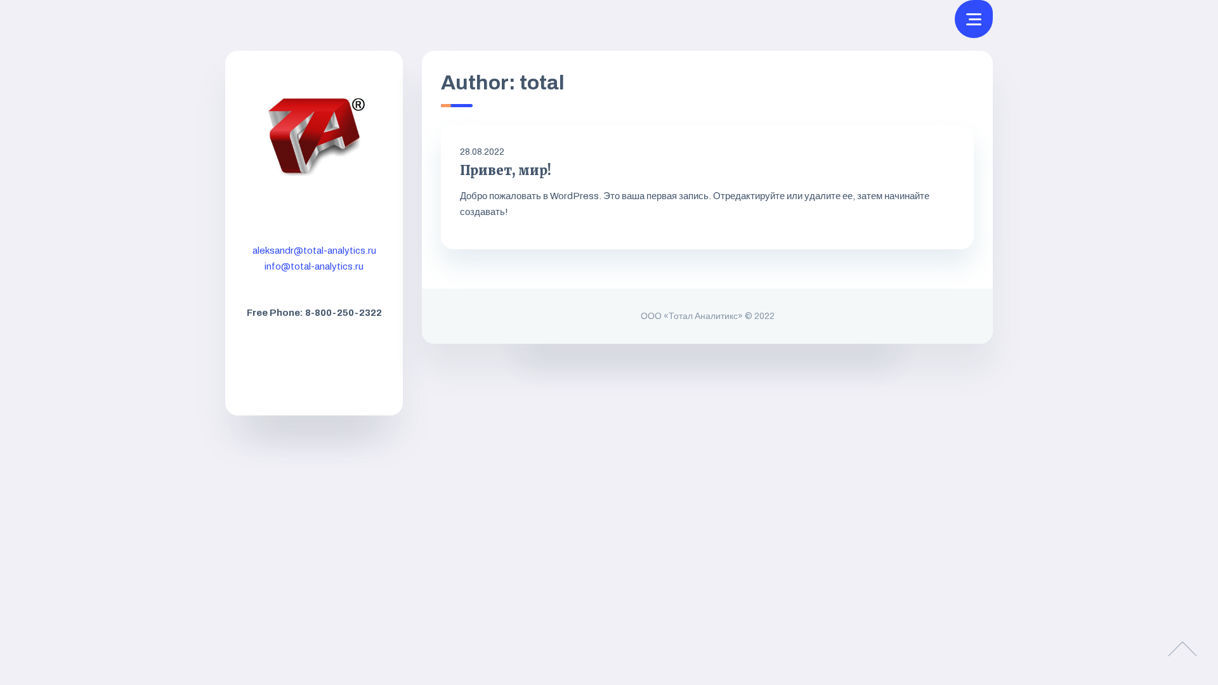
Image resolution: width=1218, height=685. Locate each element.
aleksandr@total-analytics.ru (314, 250)
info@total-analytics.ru (314, 266)
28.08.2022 (482, 152)
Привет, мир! (505, 170)
